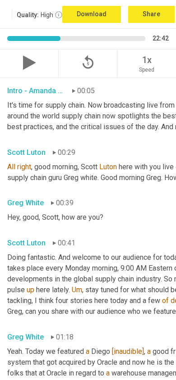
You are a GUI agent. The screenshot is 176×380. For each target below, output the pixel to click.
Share (151, 14)
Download (92, 14)
